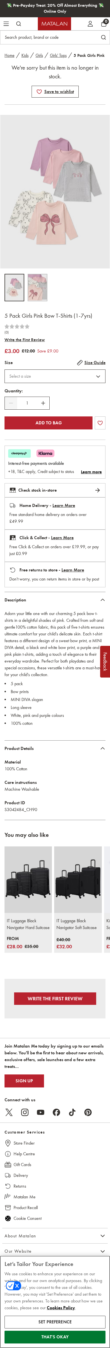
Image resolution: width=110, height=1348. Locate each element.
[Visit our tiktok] (72, 1112)
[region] (55, 1302)
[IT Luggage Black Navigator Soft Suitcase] (78, 879)
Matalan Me (25, 1196)
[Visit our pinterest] (88, 1112)
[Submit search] (18, 24)
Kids (24, 55)
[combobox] (55, 376)
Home (9, 55)
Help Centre (24, 1153)
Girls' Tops (58, 55)
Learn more (91, 471)
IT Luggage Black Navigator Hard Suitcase (28, 924)
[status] (27, 403)
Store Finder (24, 1143)
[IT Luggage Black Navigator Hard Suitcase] (28, 879)
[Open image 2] (37, 287)
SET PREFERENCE (55, 1322)
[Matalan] (54, 23)
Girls (39, 55)
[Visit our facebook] (56, 1112)
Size (9, 363)
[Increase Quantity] (43, 403)
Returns (20, 1186)
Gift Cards (22, 1164)
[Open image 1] (14, 287)
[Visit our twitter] (9, 1112)
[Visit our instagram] (24, 1112)
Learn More (63, 505)
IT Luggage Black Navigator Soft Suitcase (76, 924)
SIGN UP (24, 1081)
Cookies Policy (61, 1308)
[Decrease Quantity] (11, 403)
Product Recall (26, 1207)
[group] (22, 943)
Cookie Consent (27, 1218)
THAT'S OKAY (55, 1337)
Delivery (21, 1175)
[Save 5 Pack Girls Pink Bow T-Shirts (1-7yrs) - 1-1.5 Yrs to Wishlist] (39, 91)
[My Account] (90, 24)
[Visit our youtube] (40, 1112)
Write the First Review (25, 339)
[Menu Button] (6, 24)
